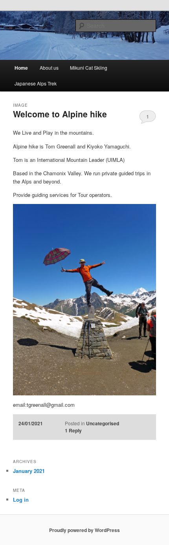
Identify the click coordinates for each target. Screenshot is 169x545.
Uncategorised (102, 423)
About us (49, 67)
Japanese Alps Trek (36, 83)
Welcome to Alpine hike (60, 114)
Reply (73, 430)
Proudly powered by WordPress (84, 530)
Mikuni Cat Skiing (88, 67)
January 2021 (29, 471)
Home (21, 67)
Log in (21, 499)
